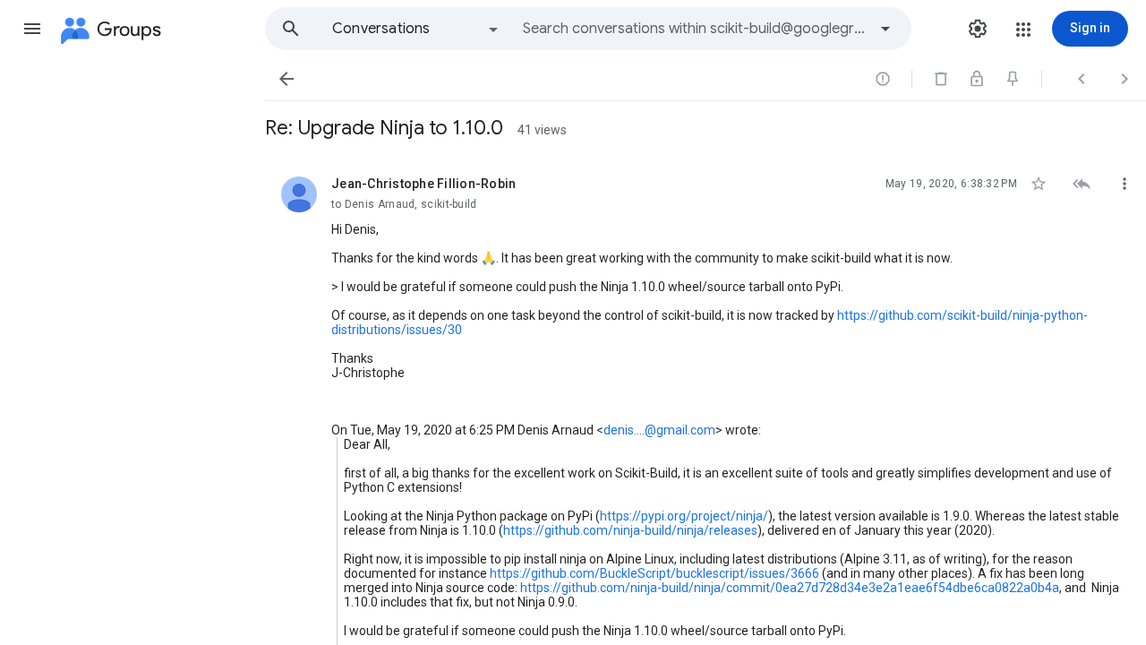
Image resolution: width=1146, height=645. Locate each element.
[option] (416, 28)
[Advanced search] (885, 28)
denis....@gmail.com (659, 430)
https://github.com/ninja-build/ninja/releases (630, 530)
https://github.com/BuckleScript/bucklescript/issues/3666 (654, 573)
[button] (32, 28)
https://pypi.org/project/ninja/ (684, 516)
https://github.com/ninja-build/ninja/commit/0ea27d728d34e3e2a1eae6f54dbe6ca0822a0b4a (789, 587)
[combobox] (695, 28)
